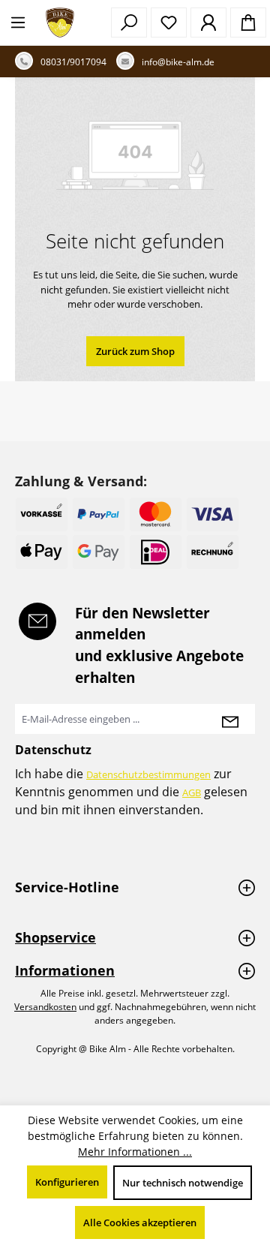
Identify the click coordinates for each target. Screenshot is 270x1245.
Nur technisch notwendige (182, 1182)
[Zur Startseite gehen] (60, 23)
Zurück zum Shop (135, 351)
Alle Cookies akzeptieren (139, 1222)
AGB (191, 792)
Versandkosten (45, 1006)
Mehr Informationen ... (135, 1151)
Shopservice (55, 937)
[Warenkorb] (248, 23)
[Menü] (18, 23)
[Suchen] (129, 23)
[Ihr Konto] (208, 23)
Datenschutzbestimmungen (148, 774)
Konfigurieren (67, 1182)
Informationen (65, 970)
